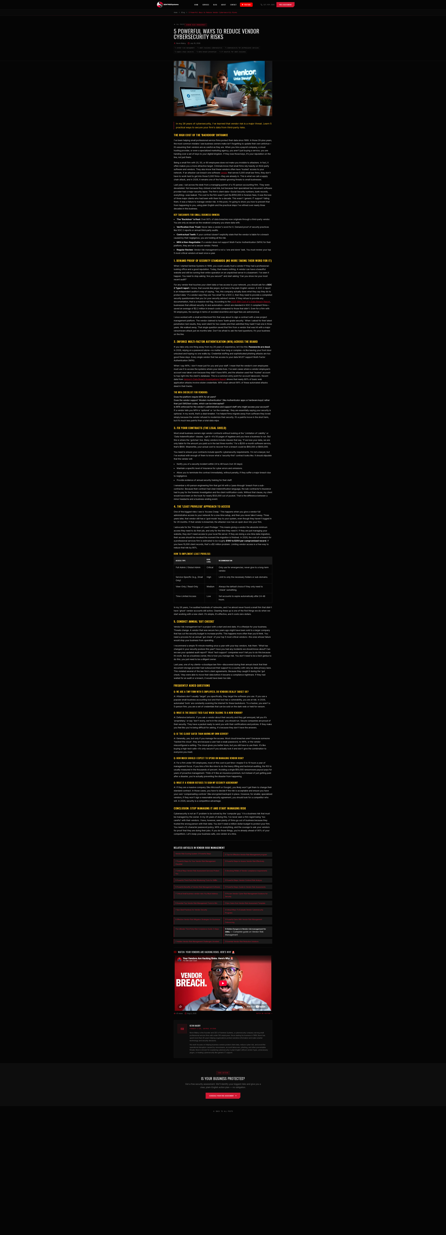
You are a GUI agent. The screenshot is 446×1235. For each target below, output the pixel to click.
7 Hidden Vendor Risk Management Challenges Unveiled (197, 941)
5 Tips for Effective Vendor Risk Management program (246, 855)
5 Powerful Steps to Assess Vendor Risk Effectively (244, 861)
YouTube (247, 4)
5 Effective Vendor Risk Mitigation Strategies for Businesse (197, 919)
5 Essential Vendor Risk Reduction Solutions (242, 941)
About (223, 4)
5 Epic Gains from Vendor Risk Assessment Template (245, 903)
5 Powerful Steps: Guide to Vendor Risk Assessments (245, 887)
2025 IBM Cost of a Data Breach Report (250, 301)
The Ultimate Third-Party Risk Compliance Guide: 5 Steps (197, 929)
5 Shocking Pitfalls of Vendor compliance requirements (246, 871)
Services (205, 4)
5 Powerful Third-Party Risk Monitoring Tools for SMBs (196, 880)
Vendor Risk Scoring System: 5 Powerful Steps (193, 854)
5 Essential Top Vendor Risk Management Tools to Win (196, 903)
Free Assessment (285, 4)
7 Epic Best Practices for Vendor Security (191, 910)
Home (196, 4)
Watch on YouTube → (264, 1013)
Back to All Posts (224, 1111)
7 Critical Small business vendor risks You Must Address (196, 894)
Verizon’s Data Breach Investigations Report (205, 379)
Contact (233, 4)
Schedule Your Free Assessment (221, 1095)
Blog (215, 4)
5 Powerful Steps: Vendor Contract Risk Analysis (243, 880)
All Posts (180, 24)
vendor (224, 172)
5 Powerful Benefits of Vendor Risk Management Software (197, 887)
